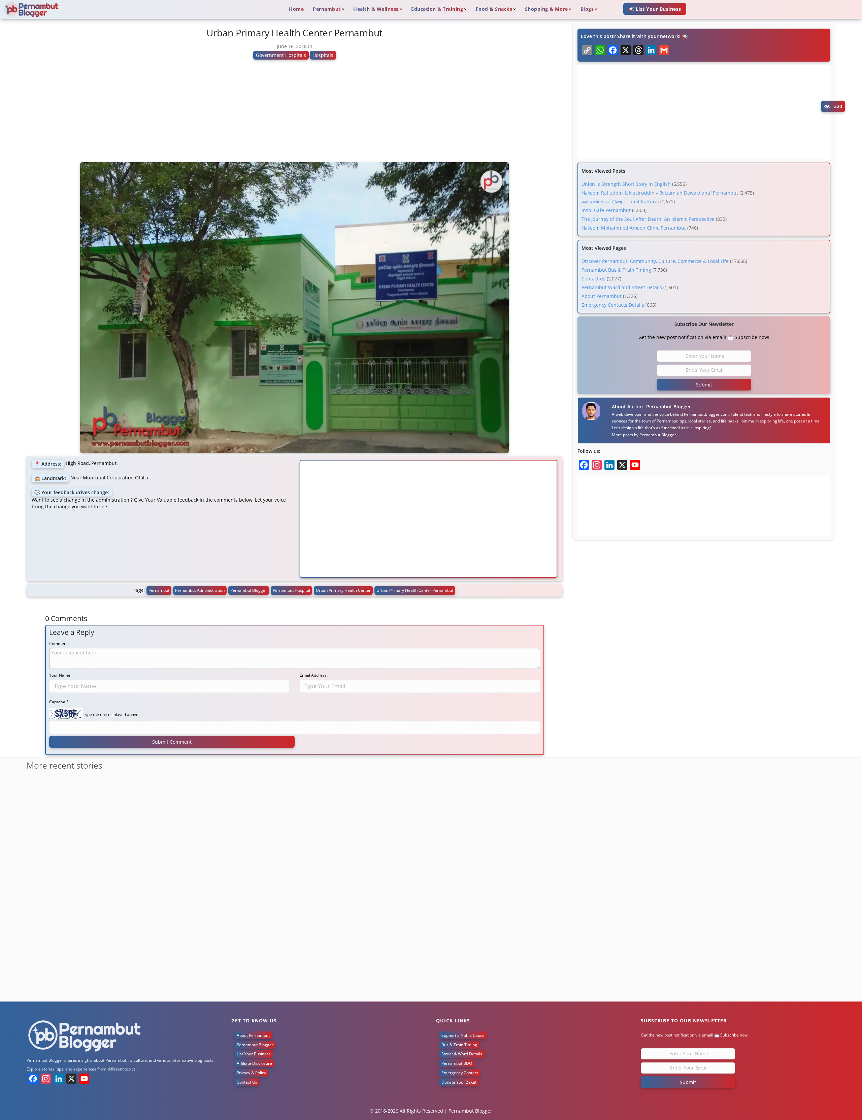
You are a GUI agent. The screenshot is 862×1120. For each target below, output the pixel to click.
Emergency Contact (459, 1073)
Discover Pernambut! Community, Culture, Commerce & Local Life (655, 261)
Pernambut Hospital (291, 590)
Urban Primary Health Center (343, 590)
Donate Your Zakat (458, 1082)
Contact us (593, 278)
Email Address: (314, 675)
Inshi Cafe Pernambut (606, 210)
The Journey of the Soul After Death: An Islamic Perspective (648, 219)
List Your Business (254, 1054)
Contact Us (247, 1082)
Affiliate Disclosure (254, 1063)
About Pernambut (602, 296)
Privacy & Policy (251, 1073)
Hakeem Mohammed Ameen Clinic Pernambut (634, 228)
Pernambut (158, 590)
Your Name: (60, 675)
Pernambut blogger (248, 590)
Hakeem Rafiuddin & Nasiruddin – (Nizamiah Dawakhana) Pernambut (660, 193)
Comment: (59, 643)
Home (296, 9)
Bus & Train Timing (459, 1045)
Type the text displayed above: (111, 714)
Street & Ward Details (461, 1054)
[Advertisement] (295, 114)
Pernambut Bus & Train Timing (616, 270)
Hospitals (322, 55)
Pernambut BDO (456, 1063)
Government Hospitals (281, 55)
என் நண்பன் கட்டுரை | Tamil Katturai (620, 201)
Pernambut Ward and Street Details (622, 287)
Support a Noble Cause (463, 1035)
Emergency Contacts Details (613, 305)
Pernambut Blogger (657, 434)
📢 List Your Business (654, 9)
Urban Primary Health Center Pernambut (414, 590)
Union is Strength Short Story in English (626, 184)
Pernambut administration (200, 590)
